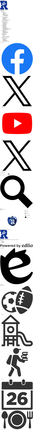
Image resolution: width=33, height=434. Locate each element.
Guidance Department (5, 23)
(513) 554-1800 (13, 239)
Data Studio (4, 39)
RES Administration (5, 17)
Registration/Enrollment (5, 15)
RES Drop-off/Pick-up (5, 20)
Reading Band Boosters (5, 31)
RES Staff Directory (5, 18)
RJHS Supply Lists (5, 24)
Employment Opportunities (5, 14)
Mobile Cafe (1, 209)
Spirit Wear (4, 33)
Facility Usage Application (5, 32)
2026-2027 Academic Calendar (6, 36)
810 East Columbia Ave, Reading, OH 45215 (5, 239)
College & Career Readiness (6, 29)
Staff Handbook (4, 38)
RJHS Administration (5, 22)
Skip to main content (2, 0)
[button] (2, 16)
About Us (4, 12)
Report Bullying (4, 27)
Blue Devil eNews (5, 34)
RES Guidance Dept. (5, 19)
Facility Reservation (5, 40)
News (3, 35)
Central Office (4, 13)
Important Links (4, 26)
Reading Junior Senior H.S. (5, 21)
